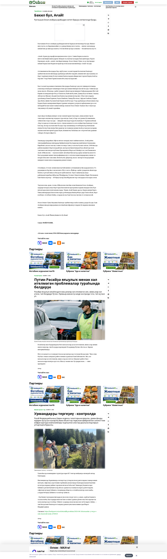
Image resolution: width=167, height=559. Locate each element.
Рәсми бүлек (38, 275)
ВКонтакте (108, 2)
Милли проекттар (39, 410)
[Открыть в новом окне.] (42, 243)
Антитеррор (98, 2)
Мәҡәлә (32, 6)
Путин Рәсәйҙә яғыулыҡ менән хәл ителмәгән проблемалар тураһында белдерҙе (63, 6)
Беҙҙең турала (127, 2)
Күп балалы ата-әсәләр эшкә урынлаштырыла (115, 6)
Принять (129, 555)
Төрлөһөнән (38, 11)
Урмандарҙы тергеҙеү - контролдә (90, 6)
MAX (117, 2)
